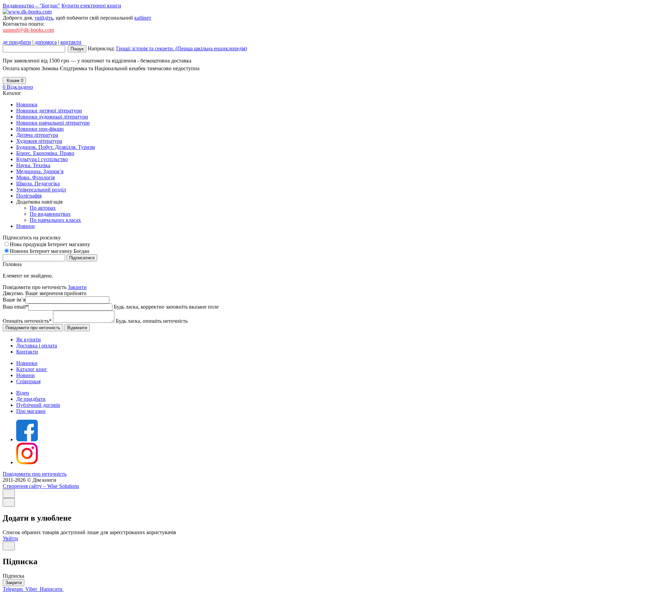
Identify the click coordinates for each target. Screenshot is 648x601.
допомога (46, 42)
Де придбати (31, 399)
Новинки (26, 363)
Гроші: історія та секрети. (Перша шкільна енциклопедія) (181, 48)
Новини (25, 375)
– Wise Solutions (41, 486)
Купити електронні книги (91, 5)
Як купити (28, 339)
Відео (22, 393)
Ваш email (15, 307)
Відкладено (18, 87)
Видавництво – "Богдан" (31, 5)
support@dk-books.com (28, 30)
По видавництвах (50, 214)
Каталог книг (31, 369)
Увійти (10, 538)
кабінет (142, 18)
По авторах (43, 208)
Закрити (77, 287)
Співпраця (28, 381)
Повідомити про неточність (34, 474)
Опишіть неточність (27, 321)
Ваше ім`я (14, 300)
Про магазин (31, 411)
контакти (70, 42)
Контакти (27, 352)
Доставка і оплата (36, 345)
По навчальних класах (55, 220)
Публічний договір (38, 405)
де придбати (17, 42)
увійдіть (43, 18)
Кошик (14, 80)
